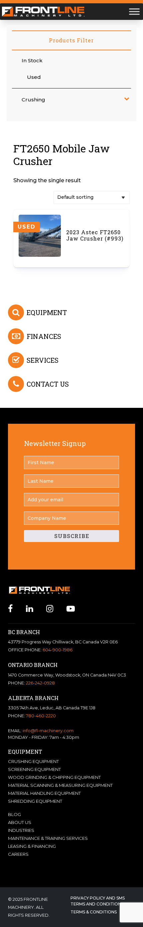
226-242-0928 (40, 683)
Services (43, 360)
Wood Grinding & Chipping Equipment (54, 777)
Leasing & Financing (32, 846)
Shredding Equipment (35, 801)
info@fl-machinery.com (48, 730)
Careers (18, 854)
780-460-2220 (41, 715)
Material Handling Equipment (44, 793)
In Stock (32, 60)
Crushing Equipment (33, 761)
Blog (14, 814)
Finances (44, 336)
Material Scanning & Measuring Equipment (60, 785)
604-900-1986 (57, 649)
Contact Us (48, 384)
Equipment (47, 312)
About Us (19, 822)
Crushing (33, 99)
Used (34, 77)
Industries (21, 830)
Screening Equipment (34, 769)
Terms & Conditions (94, 911)
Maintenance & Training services (48, 838)
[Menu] (134, 11)
